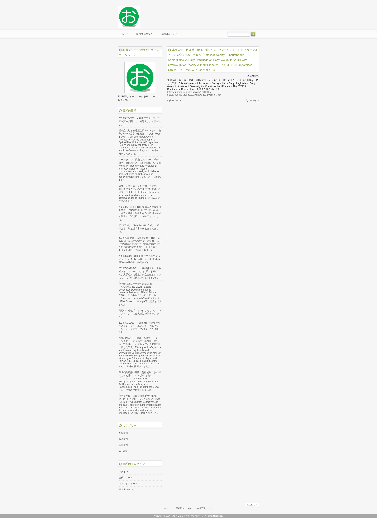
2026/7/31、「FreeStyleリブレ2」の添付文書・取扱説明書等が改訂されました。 (139, 228)
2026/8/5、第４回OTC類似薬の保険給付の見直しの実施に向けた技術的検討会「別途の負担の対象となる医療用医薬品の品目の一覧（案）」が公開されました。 (140, 213)
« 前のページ (174, 100)
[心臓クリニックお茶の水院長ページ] (129, 27)
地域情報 (123, 439)
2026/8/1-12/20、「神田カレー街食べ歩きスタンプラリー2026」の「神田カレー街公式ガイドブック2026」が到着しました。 (139, 327)
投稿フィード (126, 477)
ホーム (167, 508)
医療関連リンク (183, 508)
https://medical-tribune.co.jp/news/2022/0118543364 (194, 94)
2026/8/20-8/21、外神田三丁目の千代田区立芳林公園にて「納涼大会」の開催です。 (140, 121)
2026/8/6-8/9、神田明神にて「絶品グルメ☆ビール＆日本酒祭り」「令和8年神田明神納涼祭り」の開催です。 (139, 259)
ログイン (123, 471)
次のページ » (252, 100)
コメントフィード (128, 483)
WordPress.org (126, 489)
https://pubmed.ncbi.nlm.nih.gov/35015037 (189, 92)
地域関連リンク (204, 508)
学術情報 (123, 445)
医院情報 (123, 433)
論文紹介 (123, 451)
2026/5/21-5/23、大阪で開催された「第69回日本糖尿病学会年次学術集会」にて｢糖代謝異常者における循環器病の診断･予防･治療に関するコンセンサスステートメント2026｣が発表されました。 (140, 243)
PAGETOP (252, 505)
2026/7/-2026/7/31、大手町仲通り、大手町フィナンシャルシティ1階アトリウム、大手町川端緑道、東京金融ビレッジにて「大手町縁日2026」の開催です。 (140, 273)
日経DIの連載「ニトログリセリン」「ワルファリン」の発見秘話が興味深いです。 (140, 313)
